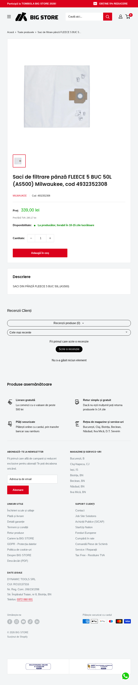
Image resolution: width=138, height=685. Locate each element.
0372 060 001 (25, 599)
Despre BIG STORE (19, 555)
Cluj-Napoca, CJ (79, 464)
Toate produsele (25, 32)
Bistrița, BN (76, 475)
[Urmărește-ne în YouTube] (23, 621)
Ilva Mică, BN (78, 492)
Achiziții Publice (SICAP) (89, 521)
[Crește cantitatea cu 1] (50, 238)
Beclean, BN (77, 480)
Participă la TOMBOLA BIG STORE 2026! (31, 3)
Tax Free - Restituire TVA (90, 555)
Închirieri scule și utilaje (20, 510)
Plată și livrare (15, 516)
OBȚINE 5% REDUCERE (113, 3)
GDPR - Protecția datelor (21, 544)
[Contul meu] (120, 17)
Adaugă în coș (40, 252)
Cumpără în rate (84, 538)
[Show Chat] (126, 676)
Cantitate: (19, 238)
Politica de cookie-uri (19, 549)
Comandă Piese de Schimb (91, 544)
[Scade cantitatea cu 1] (31, 238)
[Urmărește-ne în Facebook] (9, 621)
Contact (79, 510)
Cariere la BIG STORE (20, 538)
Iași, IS (74, 469)
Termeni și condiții (17, 527)
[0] (128, 16)
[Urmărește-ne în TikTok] (30, 621)
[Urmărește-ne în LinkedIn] (37, 621)
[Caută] (107, 17)
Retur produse (15, 532)
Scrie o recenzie (69, 349)
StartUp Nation (84, 527)
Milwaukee (20, 195)
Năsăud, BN (77, 486)
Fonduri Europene (85, 532)
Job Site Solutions (85, 516)
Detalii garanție (15, 521)
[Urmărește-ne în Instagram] (16, 621)
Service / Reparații (86, 549)
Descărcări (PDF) (17, 560)
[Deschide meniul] (9, 16)
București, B (77, 458)
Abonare (18, 489)
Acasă (10, 32)
